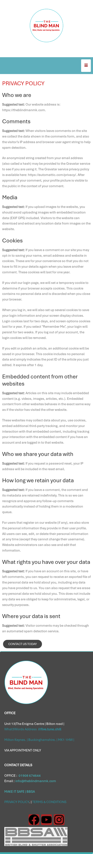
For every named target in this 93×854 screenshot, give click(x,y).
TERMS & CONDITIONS (49, 802)
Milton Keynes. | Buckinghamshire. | (31, 740)
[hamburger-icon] (86, 65)
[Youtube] (46, 819)
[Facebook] (34, 819)
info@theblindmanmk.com (35, 781)
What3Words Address (32, 729)
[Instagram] (59, 819)
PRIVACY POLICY (16, 802)
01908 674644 (29, 775)
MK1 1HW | (66, 740)
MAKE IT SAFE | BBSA (19, 791)
